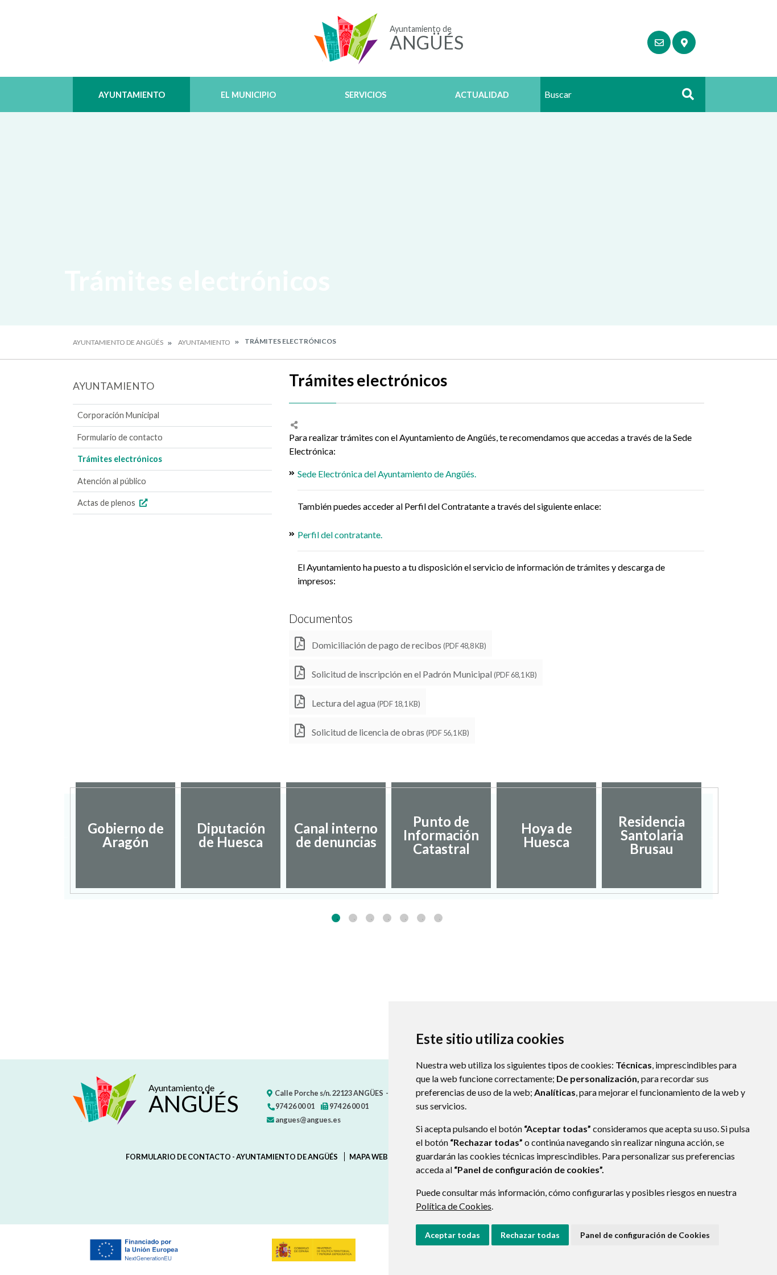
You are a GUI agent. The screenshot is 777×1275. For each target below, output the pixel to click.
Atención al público (111, 481)
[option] (125, 835)
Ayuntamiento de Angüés (118, 342)
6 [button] (421, 918)
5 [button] (404, 918)
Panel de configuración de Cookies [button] (645, 1235)
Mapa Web (368, 1156)
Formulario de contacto (120, 437)
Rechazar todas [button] (530, 1235)
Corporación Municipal (118, 415)
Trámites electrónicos (119, 459)
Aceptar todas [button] (452, 1235)
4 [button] (387, 918)
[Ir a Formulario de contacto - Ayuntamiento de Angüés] (659, 42)
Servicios (365, 95)
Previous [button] (64, 835)
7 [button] (438, 918)
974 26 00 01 (294, 1106)
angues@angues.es (307, 1119)
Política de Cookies (453, 1205)
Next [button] (712, 835)
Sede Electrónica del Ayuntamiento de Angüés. (386, 473)
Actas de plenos (107, 502)
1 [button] (336, 918)
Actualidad (482, 95)
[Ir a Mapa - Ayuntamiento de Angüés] (684, 42)
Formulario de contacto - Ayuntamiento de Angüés (232, 1156)
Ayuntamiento (131, 95)
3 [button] (370, 918)
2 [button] (353, 918)
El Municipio (248, 95)
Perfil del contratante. (339, 534)
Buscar (683, 97)
